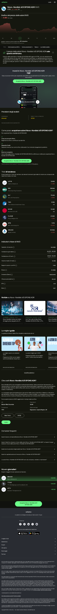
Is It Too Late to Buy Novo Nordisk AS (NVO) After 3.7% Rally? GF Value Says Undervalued (34, 320)
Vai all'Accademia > (29, 372)
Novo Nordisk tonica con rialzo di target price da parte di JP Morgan (12, 320)
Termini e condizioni (36, 589)
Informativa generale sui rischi (7, 595)
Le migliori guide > (45, 47)
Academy (35, 164)
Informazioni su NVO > (14, 47)
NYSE (19, 415)
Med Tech (8, 415)
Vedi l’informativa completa (46, 589)
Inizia (6, 422)
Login (49, 2)
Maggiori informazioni (8, 367)
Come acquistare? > (27, 47)
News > (37, 47)
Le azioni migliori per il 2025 (33, 353)
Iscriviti (2, 41)
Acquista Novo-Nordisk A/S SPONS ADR (28, 81)
